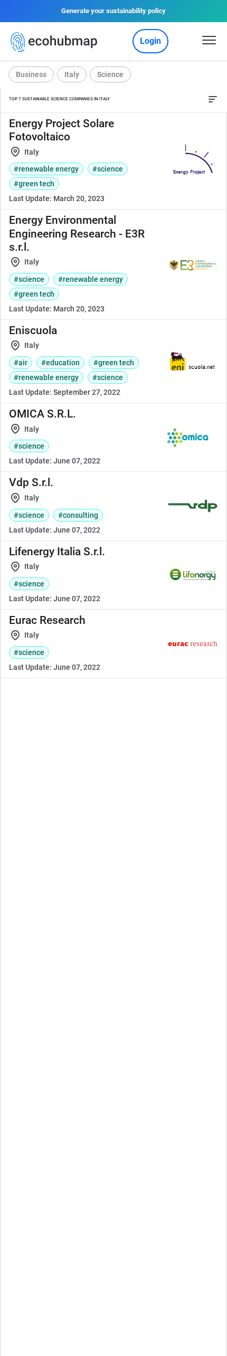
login (150, 41)
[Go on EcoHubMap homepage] (56, 42)
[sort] (212, 99)
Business (31, 74)
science (110, 74)
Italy (71, 74)
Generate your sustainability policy (113, 11)
